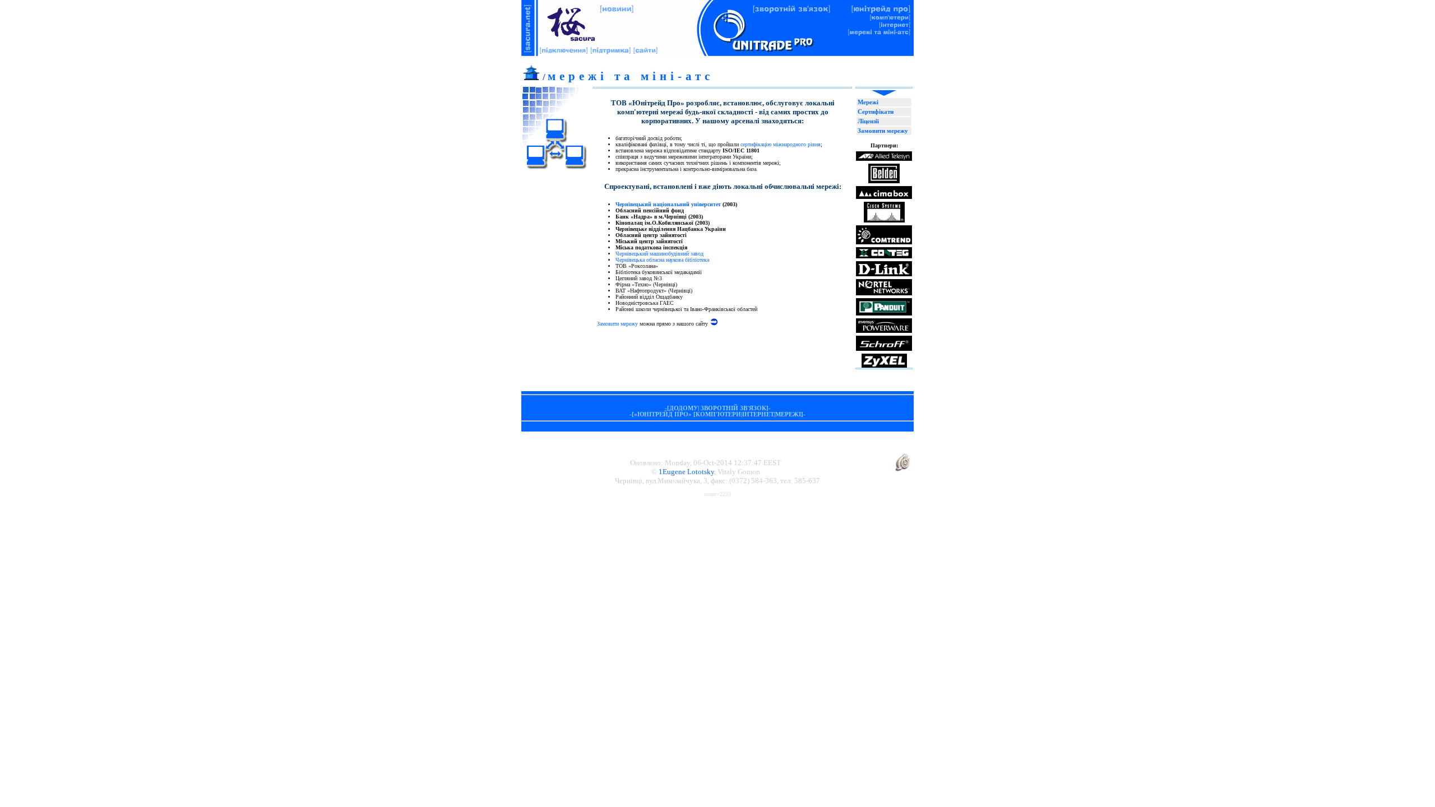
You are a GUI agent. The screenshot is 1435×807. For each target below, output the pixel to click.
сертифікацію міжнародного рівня (780, 144)
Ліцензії (868, 121)
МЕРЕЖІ (788, 414)
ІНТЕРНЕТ (758, 414)
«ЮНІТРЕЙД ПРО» (663, 414)
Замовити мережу (617, 324)
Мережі (868, 102)
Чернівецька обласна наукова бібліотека (662, 260)
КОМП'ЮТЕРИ (718, 414)
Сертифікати (876, 112)
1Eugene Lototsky (686, 471)
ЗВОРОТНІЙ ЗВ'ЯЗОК (733, 408)
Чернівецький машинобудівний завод (659, 254)
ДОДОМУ (683, 408)
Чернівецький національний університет (668, 204)
